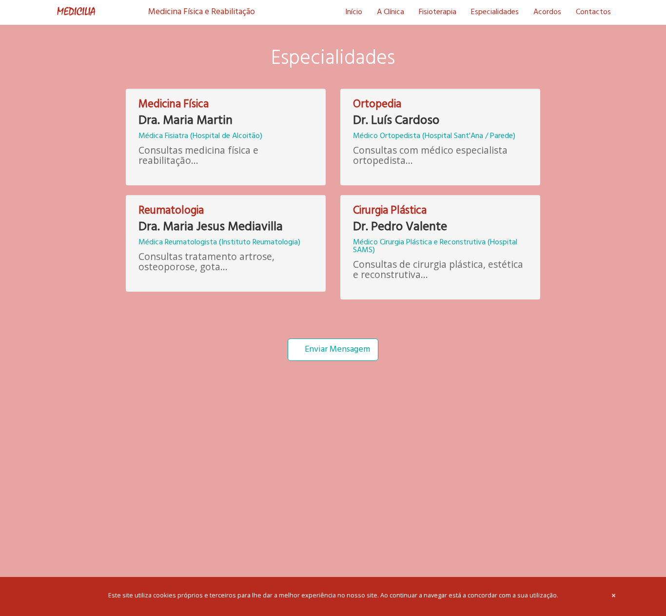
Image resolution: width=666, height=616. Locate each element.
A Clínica (390, 12)
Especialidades (495, 12)
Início (353, 12)
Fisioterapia (437, 12)
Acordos (547, 12)
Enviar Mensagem (336, 349)
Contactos (593, 12)
